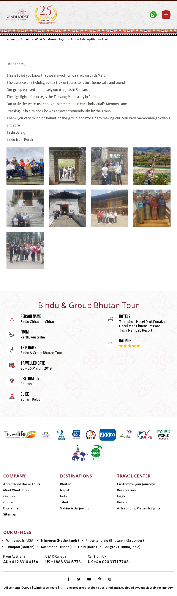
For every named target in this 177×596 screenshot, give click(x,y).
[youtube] (89, 579)
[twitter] (78, 579)
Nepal (64, 490)
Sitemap (9, 514)
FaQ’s (121, 496)
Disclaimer (11, 508)
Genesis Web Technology (155, 588)
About (25, 39)
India (64, 496)
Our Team (11, 496)
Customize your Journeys (136, 484)
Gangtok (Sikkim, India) (122, 547)
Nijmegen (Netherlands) (60, 540)
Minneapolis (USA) (20, 540)
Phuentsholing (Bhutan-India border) (114, 540)
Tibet (64, 502)
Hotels (122, 502)
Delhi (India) (87, 547)
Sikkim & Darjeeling (75, 508)
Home (10, 39)
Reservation (126, 490)
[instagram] (110, 579)
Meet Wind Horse (16, 490)
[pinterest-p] (99, 579)
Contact (9, 502)
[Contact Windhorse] (153, 14)
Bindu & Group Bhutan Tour (89, 39)
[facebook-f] (68, 579)
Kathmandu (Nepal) (56, 547)
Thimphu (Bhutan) (20, 547)
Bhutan (65, 484)
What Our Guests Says (50, 39)
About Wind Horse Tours (21, 484)
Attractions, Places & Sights (139, 508)
